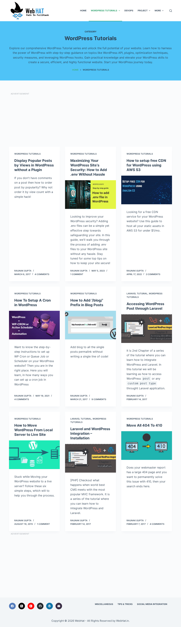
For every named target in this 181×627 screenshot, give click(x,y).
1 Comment (76, 274)
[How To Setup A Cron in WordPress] (34, 325)
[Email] (59, 606)
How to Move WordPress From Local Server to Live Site (33, 430)
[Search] (170, 10)
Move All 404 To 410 (144, 425)
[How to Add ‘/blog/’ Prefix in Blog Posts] (90, 325)
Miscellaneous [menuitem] (104, 604)
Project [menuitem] (143, 10)
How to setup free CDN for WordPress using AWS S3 (146, 165)
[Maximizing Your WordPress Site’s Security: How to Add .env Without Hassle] (90, 194)
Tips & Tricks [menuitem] (125, 604)
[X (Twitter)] (21, 606)
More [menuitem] (158, 10)
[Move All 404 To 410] (146, 445)
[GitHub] (40, 606)
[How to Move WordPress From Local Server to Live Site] (34, 454)
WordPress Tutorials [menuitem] (104, 10)
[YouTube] (31, 606)
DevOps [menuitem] (128, 10)
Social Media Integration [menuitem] (152, 604)
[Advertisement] (90, 120)
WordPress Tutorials (27, 153)
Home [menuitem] (83, 10)
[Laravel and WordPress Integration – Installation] (90, 458)
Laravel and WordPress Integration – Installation (90, 433)
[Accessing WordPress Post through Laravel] (146, 328)
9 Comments (99, 399)
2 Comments (153, 274)
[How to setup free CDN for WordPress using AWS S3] (146, 190)
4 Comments (42, 274)
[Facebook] (12, 606)
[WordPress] (49, 606)
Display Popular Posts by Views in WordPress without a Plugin (34, 165)
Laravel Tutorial (137, 293)
